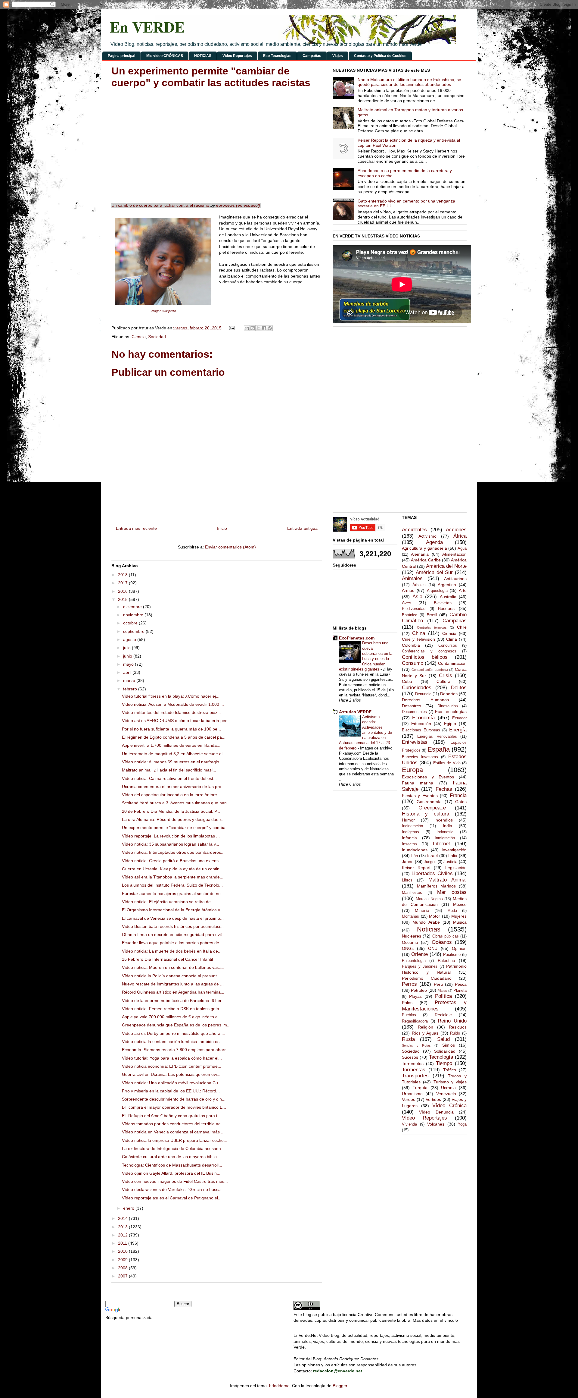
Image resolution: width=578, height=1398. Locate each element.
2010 (123, 1251)
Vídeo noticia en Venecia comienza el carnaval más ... (173, 1131)
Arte (463, 590)
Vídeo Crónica (449, 1105)
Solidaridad (444, 1051)
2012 (123, 1235)
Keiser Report (416, 867)
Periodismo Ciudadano (427, 978)
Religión (425, 1027)
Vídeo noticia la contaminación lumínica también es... (172, 1041)
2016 (123, 591)
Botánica (409, 615)
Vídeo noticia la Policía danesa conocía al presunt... (171, 975)
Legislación (456, 867)
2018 (123, 574)
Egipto (450, 723)
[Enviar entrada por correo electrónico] (231, 327)
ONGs (408, 948)
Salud (443, 1039)
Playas (415, 996)
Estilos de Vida (447, 763)
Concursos (447, 645)
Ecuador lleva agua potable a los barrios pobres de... (172, 942)
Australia (448, 596)
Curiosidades (416, 687)
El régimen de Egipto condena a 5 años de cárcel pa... (173, 737)
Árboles (419, 585)
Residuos (458, 1027)
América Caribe (425, 560)
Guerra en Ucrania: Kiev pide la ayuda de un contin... (172, 868)
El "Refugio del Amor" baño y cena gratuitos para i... (171, 1115)
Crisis (445, 675)
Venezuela (446, 1093)
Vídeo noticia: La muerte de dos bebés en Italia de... (172, 951)
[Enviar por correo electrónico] (247, 328)
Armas (408, 590)
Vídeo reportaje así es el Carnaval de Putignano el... (172, 1197)
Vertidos (433, 1099)
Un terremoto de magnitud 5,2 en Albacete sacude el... (174, 753)
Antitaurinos (455, 578)
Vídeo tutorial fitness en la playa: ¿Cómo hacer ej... (170, 696)
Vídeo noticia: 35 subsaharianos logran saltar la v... (170, 844)
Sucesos (410, 1057)
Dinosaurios (447, 706)
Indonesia (445, 832)
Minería (422, 910)
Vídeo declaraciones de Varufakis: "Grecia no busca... (173, 1189)
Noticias (428, 929)
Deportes (449, 693)
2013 (123, 1226)
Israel (432, 855)
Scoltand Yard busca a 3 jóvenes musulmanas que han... (176, 802)
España (438, 749)
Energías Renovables (437, 736)
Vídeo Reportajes (237, 56)
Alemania (420, 554)
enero (129, 1208)
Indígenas (410, 832)
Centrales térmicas (432, 627)
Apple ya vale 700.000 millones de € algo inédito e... (171, 1016)
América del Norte (446, 566)
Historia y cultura (425, 814)
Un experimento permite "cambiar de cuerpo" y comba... (175, 827)
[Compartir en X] (258, 328)
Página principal (121, 56)
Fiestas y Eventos (420, 795)
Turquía (420, 1087)
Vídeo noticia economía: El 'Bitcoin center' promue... (171, 1066)
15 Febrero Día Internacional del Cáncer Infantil (167, 959)
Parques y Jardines (419, 966)
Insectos (409, 844)
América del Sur (434, 572)
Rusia (408, 1039)
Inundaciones (414, 849)
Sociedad (157, 336)
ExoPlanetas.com (356, 638)
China (418, 633)
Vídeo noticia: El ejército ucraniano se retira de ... (169, 901)
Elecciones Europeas (421, 730)
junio (128, 656)
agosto (130, 639)
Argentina (447, 584)
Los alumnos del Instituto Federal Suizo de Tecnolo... (172, 885)
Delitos (459, 687)
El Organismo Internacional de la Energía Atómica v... (172, 909)
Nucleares (411, 936)
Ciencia (139, 336)
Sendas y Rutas (416, 1045)
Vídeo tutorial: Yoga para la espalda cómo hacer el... (172, 1058)
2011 (123, 1243)
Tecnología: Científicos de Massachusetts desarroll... (172, 1165)
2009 (123, 1259)
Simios (448, 1045)
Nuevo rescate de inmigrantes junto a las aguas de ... (173, 984)
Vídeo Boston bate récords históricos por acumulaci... (173, 926)
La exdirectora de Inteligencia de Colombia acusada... (173, 1148)
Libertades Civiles (432, 873)
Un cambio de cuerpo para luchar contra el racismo (160, 205)
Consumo (412, 663)
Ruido (455, 1033)
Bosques (446, 608)
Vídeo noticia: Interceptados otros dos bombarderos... (173, 852)
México (460, 904)
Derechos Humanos (425, 699)
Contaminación (452, 663)
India (447, 825)
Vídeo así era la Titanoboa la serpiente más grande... (172, 877)
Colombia (411, 645)
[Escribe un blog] (253, 328)
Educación (421, 723)
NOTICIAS (202, 56)
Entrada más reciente (136, 528)
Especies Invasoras (420, 757)
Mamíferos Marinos (436, 886)
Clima (451, 639)
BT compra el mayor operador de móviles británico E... (174, 1107)
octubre (131, 622)
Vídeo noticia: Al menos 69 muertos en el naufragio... (172, 761)
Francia (458, 795)
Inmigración (445, 838)
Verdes (408, 1099)
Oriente (419, 954)
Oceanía (410, 942)
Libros (407, 880)
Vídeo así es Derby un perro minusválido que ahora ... (173, 1033)
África (460, 536)
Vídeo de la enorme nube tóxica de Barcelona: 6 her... (173, 1000)
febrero (130, 688)
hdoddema (279, 1385)
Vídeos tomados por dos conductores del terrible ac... (173, 1123)
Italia (452, 855)
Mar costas (452, 892)
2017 (123, 582)
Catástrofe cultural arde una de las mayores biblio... (171, 1156)
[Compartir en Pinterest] (270, 328)
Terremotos (413, 1063)
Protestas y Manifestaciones (434, 1006)
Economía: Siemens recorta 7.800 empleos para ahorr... (175, 1049)
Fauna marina (417, 783)
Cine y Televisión (418, 639)
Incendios (443, 820)
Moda (452, 911)
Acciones (456, 529)
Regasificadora (415, 1021)
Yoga (462, 1124)
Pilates (442, 990)
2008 (123, 1267)
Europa (412, 770)
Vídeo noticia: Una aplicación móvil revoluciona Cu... (172, 1082)
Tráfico (449, 1069)
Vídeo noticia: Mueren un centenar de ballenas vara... (173, 967)
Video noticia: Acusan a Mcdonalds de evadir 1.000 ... (173, 704)
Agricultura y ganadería (424, 548)
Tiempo (444, 1063)
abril (127, 672)
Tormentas (413, 1070)
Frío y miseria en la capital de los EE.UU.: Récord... (171, 1091)
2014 (123, 1218)
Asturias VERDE (355, 711)
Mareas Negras (429, 899)
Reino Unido (452, 1021)
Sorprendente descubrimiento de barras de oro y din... (173, 1099)
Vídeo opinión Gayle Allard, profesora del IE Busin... (171, 1173)
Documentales (414, 712)
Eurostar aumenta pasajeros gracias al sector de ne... (173, 893)
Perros (409, 984)
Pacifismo (452, 955)
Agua (462, 548)
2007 (123, 1276)
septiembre (134, 631)
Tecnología (441, 1057)
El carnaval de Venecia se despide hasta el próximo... (173, 918)
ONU (432, 948)
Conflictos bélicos (425, 657)
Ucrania (448, 1087)
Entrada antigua (302, 528)
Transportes (415, 1076)
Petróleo (419, 990)
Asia (417, 596)
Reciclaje (443, 1014)
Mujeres (459, 916)
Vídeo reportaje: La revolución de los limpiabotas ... (171, 836)
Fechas (444, 789)
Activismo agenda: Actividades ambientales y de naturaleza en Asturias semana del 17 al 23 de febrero (365, 732)
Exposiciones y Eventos (428, 776)
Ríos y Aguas (425, 1033)
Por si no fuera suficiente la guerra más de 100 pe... (171, 729)
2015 (123, 599)
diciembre (133, 606)
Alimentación (454, 554)
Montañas (410, 916)
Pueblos (409, 1015)
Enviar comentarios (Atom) (230, 547)
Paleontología (414, 961)
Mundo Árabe (426, 922)
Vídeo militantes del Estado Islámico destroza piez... (171, 712)
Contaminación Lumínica (430, 669)
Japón (408, 861)
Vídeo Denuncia (436, 1112)
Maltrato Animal (447, 880)
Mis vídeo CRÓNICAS (164, 56)
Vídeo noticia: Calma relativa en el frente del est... (169, 778)
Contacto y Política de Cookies (380, 56)
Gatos (461, 801)
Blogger (340, 1385)
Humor (408, 820)
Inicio (222, 528)
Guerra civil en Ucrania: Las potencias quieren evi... (171, 1074)
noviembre (133, 614)
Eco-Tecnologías (277, 56)
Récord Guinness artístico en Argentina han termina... (173, 992)
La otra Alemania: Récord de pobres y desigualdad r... (173, 819)
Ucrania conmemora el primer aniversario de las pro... (173, 786)
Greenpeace (432, 808)
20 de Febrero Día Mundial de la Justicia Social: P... (171, 811)
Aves (406, 602)
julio (127, 647)
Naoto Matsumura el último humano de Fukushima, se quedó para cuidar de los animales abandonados (409, 82)
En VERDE (147, 27)
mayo (129, 664)
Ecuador (459, 718)
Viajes (337, 56)
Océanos (442, 942)
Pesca (461, 984)
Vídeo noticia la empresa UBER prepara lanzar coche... (174, 1140)
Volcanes (435, 1124)
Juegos (430, 862)
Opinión (459, 948)
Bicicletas (443, 602)
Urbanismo (412, 1093)
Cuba (407, 681)
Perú (438, 984)
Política (443, 996)
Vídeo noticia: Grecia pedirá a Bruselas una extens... (172, 860)
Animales (412, 578)
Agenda (434, 542)
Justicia (450, 861)
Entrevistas (414, 742)
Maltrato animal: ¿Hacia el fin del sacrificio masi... (169, 770)
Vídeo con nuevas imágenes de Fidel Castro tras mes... (175, 1181)
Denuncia (423, 694)
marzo (129, 680)
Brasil (432, 614)
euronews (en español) (238, 205)
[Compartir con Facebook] (264, 328)
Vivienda (409, 1124)
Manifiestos (412, 893)
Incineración (412, 826)
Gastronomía (429, 801)
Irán (414, 856)
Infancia (409, 837)
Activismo (427, 536)
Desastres (411, 705)
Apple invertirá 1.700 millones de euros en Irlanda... (171, 745)
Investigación (454, 849)
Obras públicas (445, 936)
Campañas (312, 56)
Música (460, 922)
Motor (434, 916)
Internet (441, 844)
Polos (407, 1002)
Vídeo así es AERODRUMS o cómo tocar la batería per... (176, 720)
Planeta (460, 990)
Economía (423, 718)
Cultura (443, 681)
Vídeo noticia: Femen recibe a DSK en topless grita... (172, 1008)
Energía (458, 730)
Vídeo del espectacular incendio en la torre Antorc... (171, 794)
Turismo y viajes (450, 1081)
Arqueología (437, 591)
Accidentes (414, 529)
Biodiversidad (413, 609)
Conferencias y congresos (429, 651)
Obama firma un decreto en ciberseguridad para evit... (173, 934)
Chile (462, 627)
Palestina (446, 960)
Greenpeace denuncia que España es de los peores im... (176, 1025)
